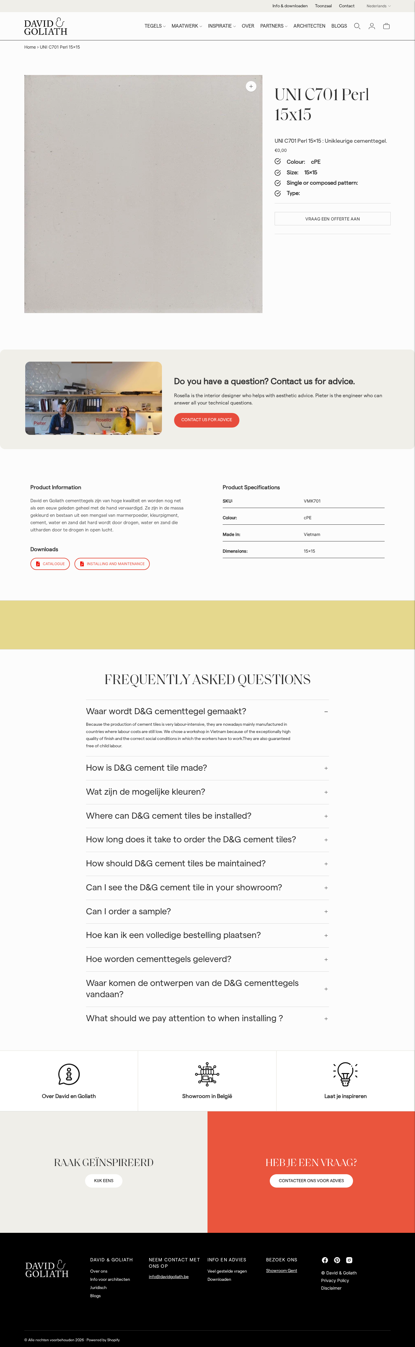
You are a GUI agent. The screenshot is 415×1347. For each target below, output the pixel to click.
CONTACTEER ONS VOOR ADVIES (311, 1181)
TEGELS (153, 26)
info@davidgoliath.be (169, 1277)
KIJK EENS (103, 1181)
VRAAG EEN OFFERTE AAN (332, 218)
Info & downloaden (290, 6)
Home (30, 46)
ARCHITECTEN (309, 26)
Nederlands (376, 6)
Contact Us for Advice (206, 420)
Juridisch (98, 1288)
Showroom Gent (281, 1271)
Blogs (95, 1296)
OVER (248, 26)
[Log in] (372, 26)
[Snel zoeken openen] (357, 26)
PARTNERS (271, 26)
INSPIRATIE (220, 26)
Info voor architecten (110, 1279)
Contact (347, 6)
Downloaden (219, 1279)
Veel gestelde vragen (227, 1271)
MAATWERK (185, 26)
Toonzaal (323, 6)
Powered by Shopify (103, 1340)
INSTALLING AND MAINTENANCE (116, 563)
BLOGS (339, 26)
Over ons (98, 1271)
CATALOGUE (54, 563)
